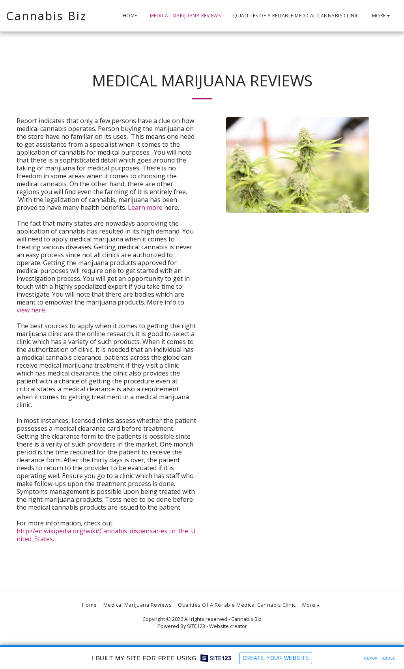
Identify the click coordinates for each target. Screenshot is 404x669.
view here (31, 310)
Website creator (228, 626)
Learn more (145, 207)
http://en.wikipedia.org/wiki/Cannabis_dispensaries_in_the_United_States (106, 535)
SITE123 (196, 626)
